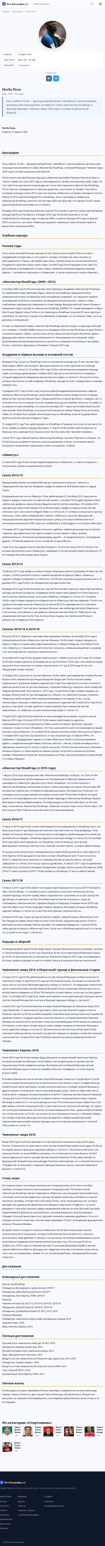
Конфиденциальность (54, 1506)
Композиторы (6, 1519)
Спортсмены (17, 11)
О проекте (48, 1501)
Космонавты (5, 1523)
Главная (5, 11)
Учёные (3, 1510)
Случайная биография (28, 1514)
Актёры (3, 1501)
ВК (49, 78)
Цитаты (21, 1501)
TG (56, 78)
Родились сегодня (26, 1510)
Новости (22, 1506)
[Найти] (91, 3)
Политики (4, 1514)
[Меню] (100, 4)
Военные (4, 1528)
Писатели (4, 1506)
